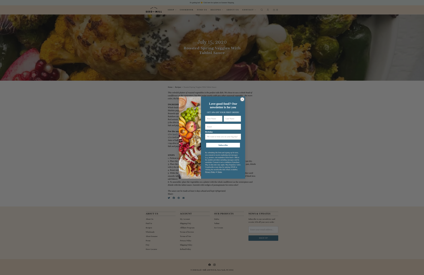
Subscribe (223, 145)
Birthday (209, 132)
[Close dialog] (242, 99)
